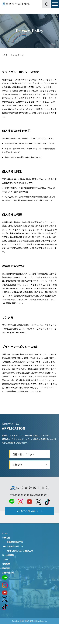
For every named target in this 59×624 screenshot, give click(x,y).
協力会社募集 (8, 555)
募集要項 (17, 464)
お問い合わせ (8, 572)
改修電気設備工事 (15, 546)
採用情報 (6, 568)
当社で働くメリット (23, 454)
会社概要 (6, 563)
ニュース (6, 559)
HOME (4, 54)
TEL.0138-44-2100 (19, 495)
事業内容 (6, 537)
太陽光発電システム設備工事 (20, 550)
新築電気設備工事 (15, 542)
